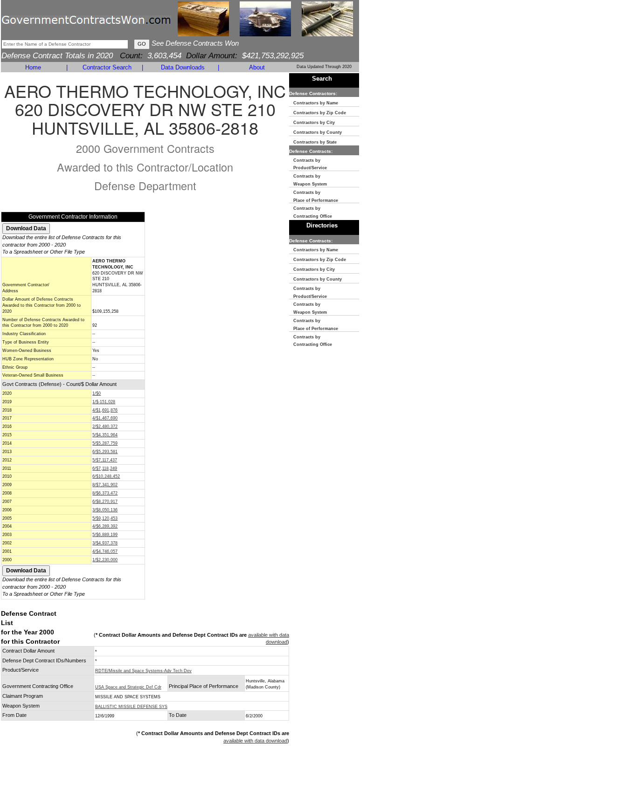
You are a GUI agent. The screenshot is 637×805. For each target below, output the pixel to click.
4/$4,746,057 (105, 551)
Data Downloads (183, 67)
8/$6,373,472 (105, 493)
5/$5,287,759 (105, 443)
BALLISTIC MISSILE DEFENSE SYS (131, 706)
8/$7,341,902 (105, 484)
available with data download (255, 740)
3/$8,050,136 (105, 510)
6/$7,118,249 (104, 468)
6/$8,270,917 (105, 501)
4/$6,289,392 (105, 526)
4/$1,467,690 (105, 418)
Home (33, 67)
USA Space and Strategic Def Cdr (128, 687)
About (257, 67)
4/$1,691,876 (105, 410)
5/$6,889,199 (105, 534)
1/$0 (96, 393)
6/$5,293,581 (105, 451)
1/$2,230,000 (105, 559)
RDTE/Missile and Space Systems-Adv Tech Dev (143, 670)
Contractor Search (107, 67)
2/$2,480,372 (105, 426)
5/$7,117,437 (104, 460)
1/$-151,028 (103, 401)
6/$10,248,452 (106, 476)
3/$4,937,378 (105, 543)
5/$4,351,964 (105, 435)
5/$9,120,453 (105, 518)
